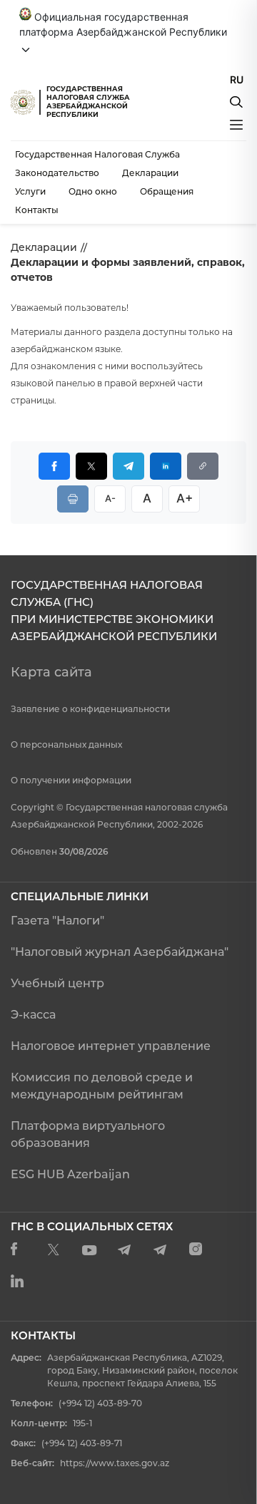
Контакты (37, 210)
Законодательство (57, 173)
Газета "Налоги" (57, 920)
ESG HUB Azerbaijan (70, 1174)
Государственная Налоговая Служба (97, 154)
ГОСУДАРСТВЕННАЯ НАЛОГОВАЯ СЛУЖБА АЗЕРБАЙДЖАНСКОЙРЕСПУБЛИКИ (88, 101)
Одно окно (93, 191)
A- (110, 498)
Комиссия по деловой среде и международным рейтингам (102, 1086)
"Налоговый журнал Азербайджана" (119, 952)
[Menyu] (236, 125)
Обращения (166, 191)
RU (236, 79)
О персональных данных (66, 744)
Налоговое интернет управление (111, 1046)
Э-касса (33, 1014)
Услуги (30, 191)
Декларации (150, 173)
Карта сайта (51, 672)
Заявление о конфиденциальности (90, 709)
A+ (184, 498)
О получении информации (71, 780)
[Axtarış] (236, 102)
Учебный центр (57, 983)
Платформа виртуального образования (88, 1134)
